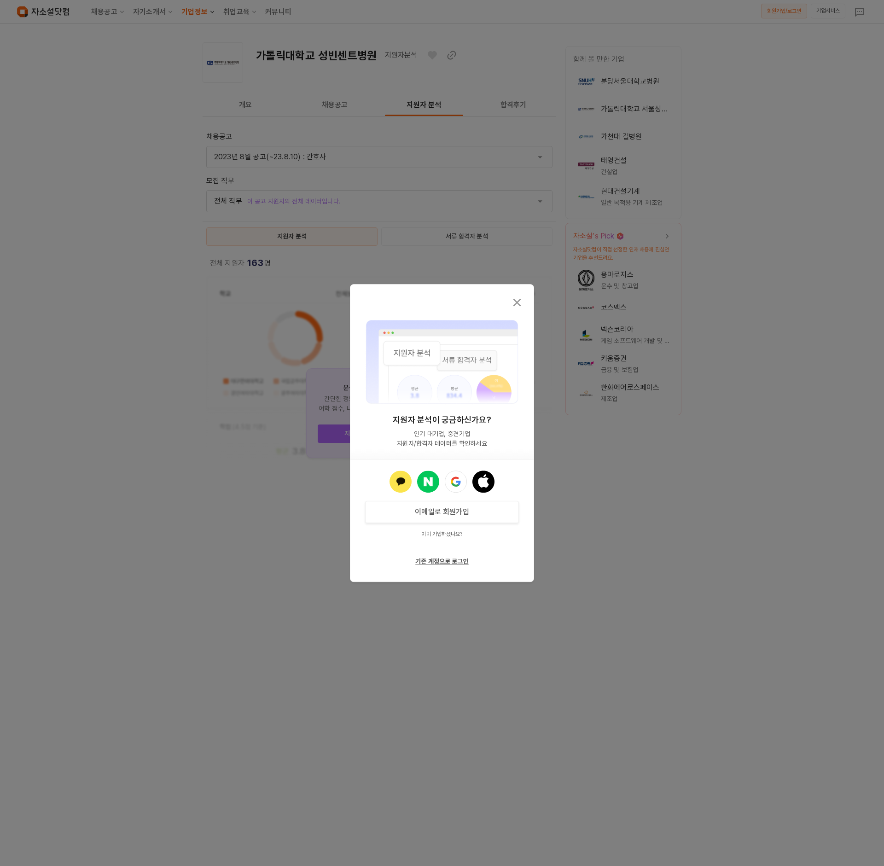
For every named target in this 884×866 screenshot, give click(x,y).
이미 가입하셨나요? (441, 534)
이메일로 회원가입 (442, 511)
